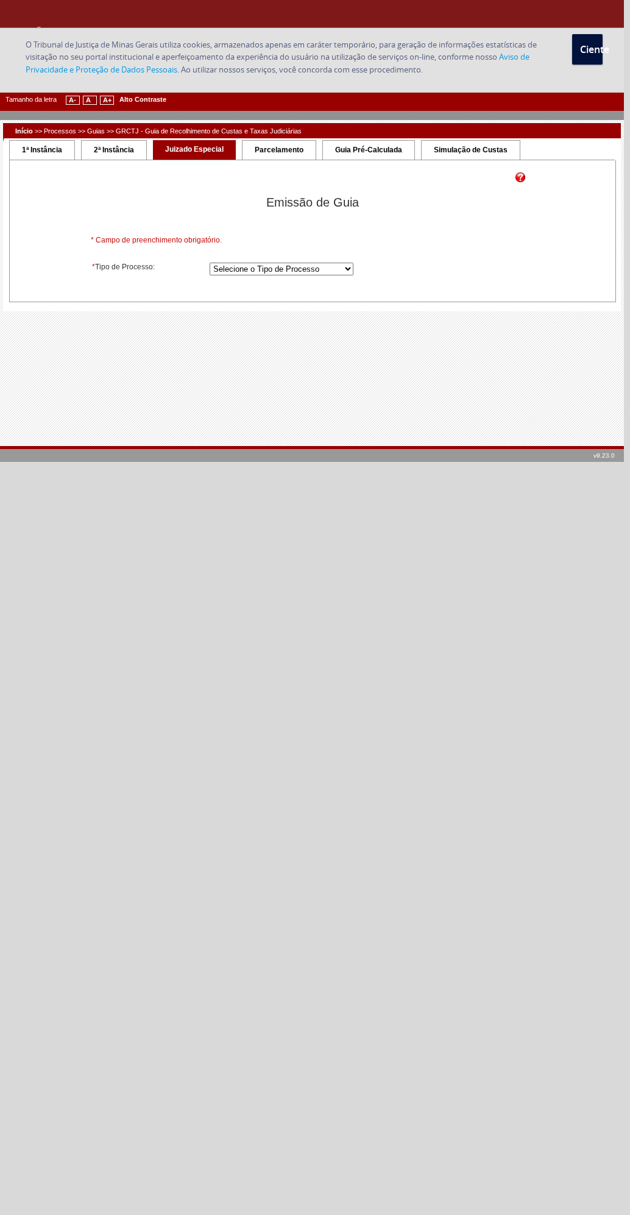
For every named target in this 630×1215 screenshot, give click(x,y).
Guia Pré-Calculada (368, 150)
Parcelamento (279, 150)
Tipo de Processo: (123, 267)
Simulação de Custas (471, 150)
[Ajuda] (520, 179)
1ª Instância (42, 150)
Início (24, 131)
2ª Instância (114, 150)
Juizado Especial (194, 149)
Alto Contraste (142, 99)
